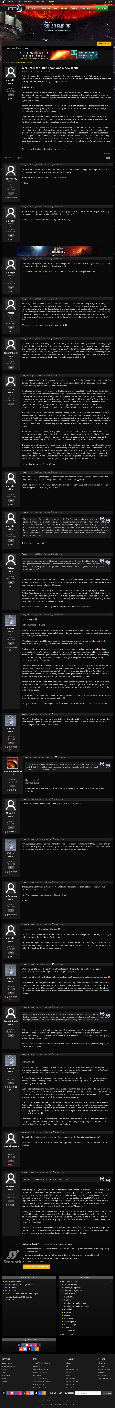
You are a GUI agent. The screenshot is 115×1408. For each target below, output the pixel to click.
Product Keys (101, 1372)
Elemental (36, 1366)
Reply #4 (25, 299)
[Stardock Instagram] (35, 1345)
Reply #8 (25, 512)
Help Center (101, 1363)
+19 (11, 193)
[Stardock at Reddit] (21, 1349)
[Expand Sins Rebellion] (62, 1309)
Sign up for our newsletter (62, 1393)
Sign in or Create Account (36, 1267)
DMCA (65, 1404)
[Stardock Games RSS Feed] (37, 1349)
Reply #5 (25, 339)
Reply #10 (25, 615)
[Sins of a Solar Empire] (57, 23)
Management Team (72, 1369)
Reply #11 (25, 714)
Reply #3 (25, 259)
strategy (107, 153)
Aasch (11, 389)
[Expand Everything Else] (60, 1334)
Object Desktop (7, 1363)
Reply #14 (25, 839)
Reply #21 (25, 1172)
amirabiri (10, 80)
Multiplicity (5, 1378)
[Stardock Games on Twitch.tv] (31, 1345)
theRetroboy (11, 178)
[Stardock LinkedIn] (33, 1349)
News (37, 2)
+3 (11, 828)
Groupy (4, 1381)
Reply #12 (29, 757)
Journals (45, 8)
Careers (68, 1372)
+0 (11, 95)
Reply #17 (25, 964)
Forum (64, 8)
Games (19, 2)
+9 (12, 786)
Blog (43, 2)
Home (5, 62)
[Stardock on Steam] (39, 1345)
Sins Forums (50, 71)
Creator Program (72, 1381)
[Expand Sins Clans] (62, 1312)
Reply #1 (25, 165)
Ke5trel (10, 628)
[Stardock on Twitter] (19, 1345)
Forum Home (10, 48)
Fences (4, 1372)
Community (28, 2)
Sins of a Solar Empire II (40, 1372)
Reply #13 (25, 799)
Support (51, 2)
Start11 (4, 1369)
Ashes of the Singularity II (41, 1363)
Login (27, 48)
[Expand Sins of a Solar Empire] (60, 1281)
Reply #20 (25, 1132)
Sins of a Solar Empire (17, 62)
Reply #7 (25, 472)
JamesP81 (10, 1186)
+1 (11, 1161)
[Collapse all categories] (111, 1281)
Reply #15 (25, 882)
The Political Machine (40, 1378)
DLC (55, 8)
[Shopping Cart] (108, 1)
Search (20, 48)
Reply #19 (25, 1054)
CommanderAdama (12, 771)
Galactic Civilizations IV (40, 1369)
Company (70, 1359)
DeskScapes (6, 1375)
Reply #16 (25, 924)
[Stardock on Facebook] (23, 1345)
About (68, 1363)
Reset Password (102, 1375)
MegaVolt (10, 813)
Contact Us (70, 1384)
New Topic (104, 43)
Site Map (72, 1404)
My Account (101, 1366)
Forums (69, 1387)
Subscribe (107, 1393)
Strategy (29, 62)
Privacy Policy (44, 1404)
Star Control (37, 1375)
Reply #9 (25, 554)
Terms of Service (56, 1404)
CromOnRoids (11, 352)
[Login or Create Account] (104, 1)
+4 (11, 1201)
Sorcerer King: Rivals (39, 1387)
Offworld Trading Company (42, 1381)
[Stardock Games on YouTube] (27, 1345)
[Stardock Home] (3, 1)
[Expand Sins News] (62, 1300)
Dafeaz (10, 312)
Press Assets (70, 1378)
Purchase (101, 8)
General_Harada (11, 1146)
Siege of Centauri (38, 1384)
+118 (10, 643)
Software (10, 2)
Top (110, 165)
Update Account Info (104, 1378)
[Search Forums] (112, 1)
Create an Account (103, 1369)
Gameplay (32, 8)
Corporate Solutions (8, 1366)
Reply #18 (25, 1007)
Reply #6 (25, 375)
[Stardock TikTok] (29, 1349)
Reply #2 (25, 207)
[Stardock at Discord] (25, 1349)
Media (74, 8)
